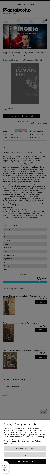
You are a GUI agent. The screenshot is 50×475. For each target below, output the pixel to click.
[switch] (5, 470)
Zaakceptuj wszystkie (25, 461)
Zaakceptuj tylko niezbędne (25, 448)
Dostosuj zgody (25, 455)
